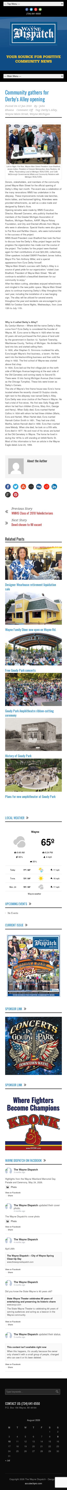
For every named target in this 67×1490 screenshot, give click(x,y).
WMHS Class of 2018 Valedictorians (32, 513)
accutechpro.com (33, 1483)
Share (10, 1195)
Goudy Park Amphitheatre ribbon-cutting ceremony (29, 712)
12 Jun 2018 (25, 106)
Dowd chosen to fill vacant (27, 524)
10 (9, 1441)
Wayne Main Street (16, 114)
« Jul (7, 1460)
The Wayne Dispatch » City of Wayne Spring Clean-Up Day (30, 1257)
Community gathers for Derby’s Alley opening (27, 95)
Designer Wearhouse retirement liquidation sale (30, 586)
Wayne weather (34, 893)
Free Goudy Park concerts (20, 670)
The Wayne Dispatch (26, 1169)
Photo (14, 1187)
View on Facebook (13, 1192)
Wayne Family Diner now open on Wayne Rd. (30, 629)
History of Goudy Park (18, 755)
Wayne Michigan (40, 114)
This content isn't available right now (26, 1347)
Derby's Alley (49, 110)
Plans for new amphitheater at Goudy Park (30, 796)
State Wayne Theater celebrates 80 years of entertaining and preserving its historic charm (31, 1300)
